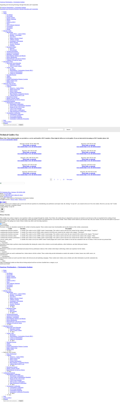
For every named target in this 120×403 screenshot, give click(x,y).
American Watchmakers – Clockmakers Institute (16, 267)
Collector (9, 355)
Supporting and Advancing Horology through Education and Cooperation (19, 9)
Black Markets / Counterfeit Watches (19, 362)
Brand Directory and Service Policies (16, 321)
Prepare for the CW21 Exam (17, 378)
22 (63, 179)
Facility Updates (11, 276)
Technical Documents (12, 314)
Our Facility (10, 274)
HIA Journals (13, 311)
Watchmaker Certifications (16, 375)
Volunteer (12, 305)
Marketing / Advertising (13, 317)
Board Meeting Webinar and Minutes (16, 318)
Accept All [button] (11, 206)
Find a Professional (11, 353)
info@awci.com (8, 196)
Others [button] (1, 259)
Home (4, 270)
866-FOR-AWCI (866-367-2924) (14, 195)
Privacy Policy (14, 199)
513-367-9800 (7, 193)
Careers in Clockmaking (16, 339)
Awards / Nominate (15, 304)
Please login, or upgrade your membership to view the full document (29, 146)
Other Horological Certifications (18, 383)
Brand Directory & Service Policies (16, 370)
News (8, 282)
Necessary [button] (2, 222)
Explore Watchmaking (15, 361)
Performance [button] (3, 245)
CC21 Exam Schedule (15, 389)
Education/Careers (8, 326)
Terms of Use (22, 199)
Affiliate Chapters (14, 299)
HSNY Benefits (14, 302)
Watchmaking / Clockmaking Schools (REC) (21, 336)
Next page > (70, 179)
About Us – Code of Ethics (17, 356)
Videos (8, 343)
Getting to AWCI (11, 280)
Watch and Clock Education (14, 327)
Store (4, 396)
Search (21, 124)
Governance (10, 285)
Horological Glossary (12, 367)
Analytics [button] (2, 250)
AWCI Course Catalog (16, 330)
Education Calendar (15, 329)
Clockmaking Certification (13, 386)
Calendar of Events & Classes (14, 323)
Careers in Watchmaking (16, 337)
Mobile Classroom (11, 277)
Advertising (10, 286)
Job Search (12, 334)
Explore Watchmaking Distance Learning (17, 346)
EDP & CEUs (10, 349)
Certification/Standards (9, 373)
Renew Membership (12, 320)
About (5, 271)
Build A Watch (13, 359)
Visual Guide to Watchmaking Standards (20, 377)
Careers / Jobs (10, 333)
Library (8, 279)
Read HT (12, 310)
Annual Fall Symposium (13, 315)
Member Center (7, 290)
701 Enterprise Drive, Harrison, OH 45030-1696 (12, 192)
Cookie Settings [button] (4, 206)
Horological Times (11, 308)
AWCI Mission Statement (13, 283)
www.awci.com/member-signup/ (9, 139)
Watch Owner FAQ (15, 358)
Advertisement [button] (4, 254)
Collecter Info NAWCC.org (17, 364)
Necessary (4, 224)
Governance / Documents (16, 301)
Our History (10, 273)
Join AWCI (13, 296)
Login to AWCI (7, 121)
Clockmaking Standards (16, 390)
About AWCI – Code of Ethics (18, 293)
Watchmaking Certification (13, 374)
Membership (10, 292)
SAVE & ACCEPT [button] (5, 264)
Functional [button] (2, 241)
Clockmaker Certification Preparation (19, 392)
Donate (8, 288)
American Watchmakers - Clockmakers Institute (12, 2)
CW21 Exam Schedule (16, 380)
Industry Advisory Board (16, 298)
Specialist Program (11, 342)
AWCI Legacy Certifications (17, 381)
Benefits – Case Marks (15, 295)
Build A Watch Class (12, 348)
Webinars (9, 345)
